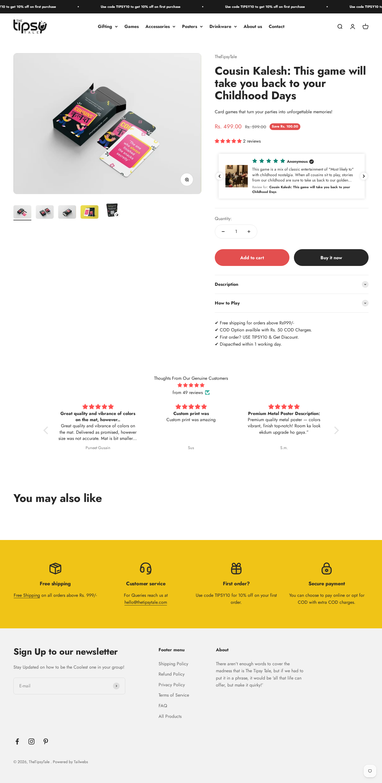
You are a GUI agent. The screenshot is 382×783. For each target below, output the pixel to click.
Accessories (157, 26)
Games (131, 26)
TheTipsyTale (226, 56)
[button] (292, 176)
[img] (191, 385)
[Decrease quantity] (223, 231)
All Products (170, 716)
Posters (189, 26)
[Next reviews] (363, 176)
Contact (276, 26)
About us (253, 26)
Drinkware (220, 26)
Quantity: (223, 218)
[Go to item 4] (89, 212)
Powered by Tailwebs (70, 762)
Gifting (105, 26)
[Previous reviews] (219, 176)
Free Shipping (27, 595)
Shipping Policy (173, 664)
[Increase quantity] (249, 231)
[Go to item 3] (67, 212)
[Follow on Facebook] (17, 741)
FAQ (163, 705)
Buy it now (331, 257)
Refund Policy (172, 674)
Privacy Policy (172, 684)
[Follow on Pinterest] (45, 741)
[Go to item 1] (22, 212)
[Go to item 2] (45, 212)
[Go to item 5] (112, 210)
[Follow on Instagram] (31, 741)
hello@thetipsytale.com (145, 602)
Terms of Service (174, 695)
